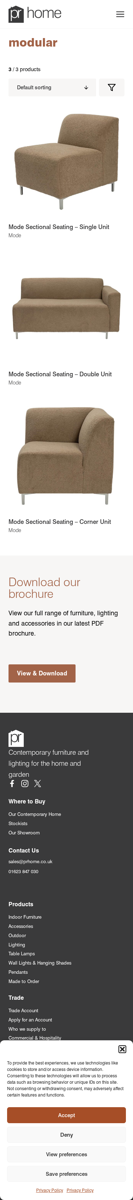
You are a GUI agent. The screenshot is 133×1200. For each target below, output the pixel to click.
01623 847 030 (23, 871)
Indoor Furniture (25, 917)
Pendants (18, 972)
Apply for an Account (30, 1020)
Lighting (17, 944)
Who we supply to (27, 1029)
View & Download (42, 673)
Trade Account (23, 1010)
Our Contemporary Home (35, 814)
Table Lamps (22, 953)
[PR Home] (35, 14)
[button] (122, 1049)
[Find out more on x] (37, 785)
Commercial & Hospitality (35, 1038)
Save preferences (67, 1174)
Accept (66, 1115)
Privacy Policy (49, 1190)
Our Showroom (24, 832)
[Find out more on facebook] (12, 785)
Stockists (18, 823)
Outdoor (17, 935)
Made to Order (24, 981)
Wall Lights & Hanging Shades (40, 963)
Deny (66, 1135)
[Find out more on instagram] (24, 785)
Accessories (21, 926)
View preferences (66, 1154)
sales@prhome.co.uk (30, 861)
